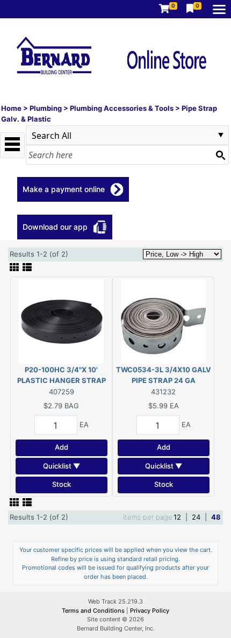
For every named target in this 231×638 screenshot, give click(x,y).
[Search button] (220, 155)
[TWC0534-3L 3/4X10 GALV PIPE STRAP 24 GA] (163, 320)
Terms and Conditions (94, 610)
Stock (61, 484)
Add (61, 447)
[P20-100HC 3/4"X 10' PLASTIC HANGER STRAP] (61, 320)
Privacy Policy (149, 610)
